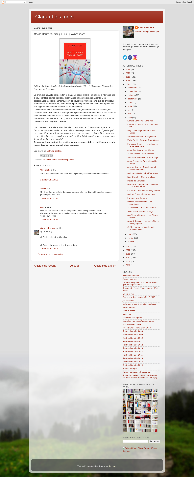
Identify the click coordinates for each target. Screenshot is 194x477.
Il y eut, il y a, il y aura (137, 198)
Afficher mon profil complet (147, 31)
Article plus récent (45, 265)
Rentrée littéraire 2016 (133, 358)
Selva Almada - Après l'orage (140, 211)
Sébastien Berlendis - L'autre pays (142, 157)
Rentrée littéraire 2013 (133, 348)
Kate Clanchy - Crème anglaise (141, 177)
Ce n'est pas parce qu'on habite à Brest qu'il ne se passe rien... (140, 283)
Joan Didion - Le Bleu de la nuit (141, 208)
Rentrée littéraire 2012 (133, 345)
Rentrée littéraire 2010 (133, 338)
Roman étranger (130, 368)
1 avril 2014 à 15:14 (49, 219)
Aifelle (43, 188)
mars (130, 234)
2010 (128, 258)
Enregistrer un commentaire (50, 254)
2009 (128, 261)
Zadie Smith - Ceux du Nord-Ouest (143, 140)
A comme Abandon (131, 276)
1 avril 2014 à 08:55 (49, 180)
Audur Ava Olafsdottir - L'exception (142, 173)
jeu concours (128, 301)
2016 (128, 77)
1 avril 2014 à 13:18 (49, 198)
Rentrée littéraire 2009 (133, 335)
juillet (130, 106)
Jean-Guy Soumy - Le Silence (140, 150)
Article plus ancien (105, 265)
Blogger (112, 466)
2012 (128, 250)
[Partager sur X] (46, 155)
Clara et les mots (54, 17)
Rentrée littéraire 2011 (133, 341)
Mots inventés (129, 311)
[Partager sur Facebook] (49, 155)
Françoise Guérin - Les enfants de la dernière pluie (142, 145)
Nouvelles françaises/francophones (58, 160)
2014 (128, 84)
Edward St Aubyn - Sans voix (140, 121)
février (131, 238)
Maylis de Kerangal (136, 181)
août (130, 102)
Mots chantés (129, 307)
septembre (133, 99)
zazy (42, 207)
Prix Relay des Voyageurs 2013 (137, 328)
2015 (128, 81)
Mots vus (127, 314)
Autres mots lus (129, 279)
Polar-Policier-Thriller (132, 324)
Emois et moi (128, 294)
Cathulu (50, 151)
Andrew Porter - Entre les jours (141, 194)
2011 (128, 254)
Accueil (74, 265)
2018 (128, 73)
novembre (133, 91)
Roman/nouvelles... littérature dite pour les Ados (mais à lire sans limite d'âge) (140, 376)
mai (130, 114)
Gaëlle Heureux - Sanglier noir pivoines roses (141, 228)
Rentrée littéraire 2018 (133, 362)
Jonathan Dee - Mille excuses (140, 154)
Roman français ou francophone (137, 372)
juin (130, 110)
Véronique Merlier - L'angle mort (142, 136)
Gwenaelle (45, 170)
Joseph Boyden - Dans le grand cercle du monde (141, 168)
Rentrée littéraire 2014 (133, 351)
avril (130, 117)
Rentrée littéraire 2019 (133, 365)
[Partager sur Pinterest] (51, 155)
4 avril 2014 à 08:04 (49, 249)
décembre (133, 88)
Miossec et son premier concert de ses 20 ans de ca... (142, 185)
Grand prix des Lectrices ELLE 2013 (139, 297)
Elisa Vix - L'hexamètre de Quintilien (143, 190)
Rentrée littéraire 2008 (133, 331)
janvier (131, 242)
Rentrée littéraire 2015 (133, 355)
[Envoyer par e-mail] (41, 155)
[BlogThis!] (43, 155)
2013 (128, 246)
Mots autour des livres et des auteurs (139, 304)
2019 (128, 69)
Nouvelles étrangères (132, 318)
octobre (131, 95)
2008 (128, 265)
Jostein (58, 151)
